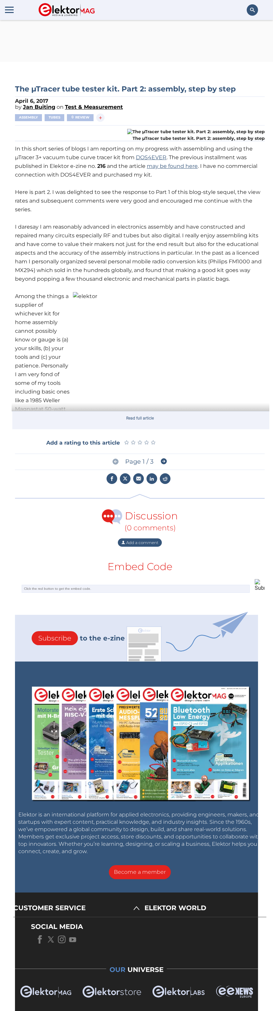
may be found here (172, 166)
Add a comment (141, 542)
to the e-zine (81, 638)
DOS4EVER (151, 157)
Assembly (28, 117)
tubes (54, 117)
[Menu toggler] (9, 9)
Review (82, 117)
